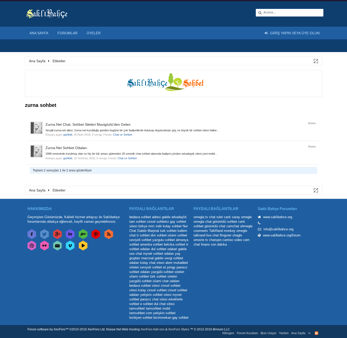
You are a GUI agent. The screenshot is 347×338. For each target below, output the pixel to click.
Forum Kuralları (247, 333)
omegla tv (201, 217)
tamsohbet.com (140, 313)
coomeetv (201, 231)
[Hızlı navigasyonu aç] (315, 60)
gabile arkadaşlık (174, 217)
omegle (246, 217)
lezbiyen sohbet (140, 317)
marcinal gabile (152, 258)
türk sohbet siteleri (163, 276)
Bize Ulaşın (268, 333)
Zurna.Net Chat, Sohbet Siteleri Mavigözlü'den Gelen (88, 124)
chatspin (215, 240)
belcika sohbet (174, 244)
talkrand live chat (206, 235)
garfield (67, 134)
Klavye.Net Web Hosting (123, 329)
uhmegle (246, 226)
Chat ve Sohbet (122, 134)
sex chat (135, 253)
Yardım (284, 333)
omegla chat (203, 221)
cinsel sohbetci (158, 221)
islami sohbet (177, 235)
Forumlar (67, 33)
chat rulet (216, 217)
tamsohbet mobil (158, 308)
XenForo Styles (178, 329)
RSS (316, 333)
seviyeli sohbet (140, 240)
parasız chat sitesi (153, 299)
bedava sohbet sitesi (144, 285)
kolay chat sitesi (152, 263)
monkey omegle (235, 231)
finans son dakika (214, 244)
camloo (228, 240)
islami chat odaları (166, 281)
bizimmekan (162, 317)
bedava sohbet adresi (145, 217)
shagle (237, 235)
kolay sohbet (172, 226)
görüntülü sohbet (225, 221)
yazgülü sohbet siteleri (167, 272)
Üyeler (94, 33)
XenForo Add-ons (152, 329)
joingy (171, 267)
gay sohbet (180, 317)
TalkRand (216, 231)
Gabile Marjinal (148, 231)
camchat (232, 226)
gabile (182, 249)
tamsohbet (137, 308)
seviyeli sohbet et (153, 267)
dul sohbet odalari (164, 249)
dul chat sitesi (164, 304)
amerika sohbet (151, 244)
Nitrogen (228, 333)
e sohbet (146, 304)
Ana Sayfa (38, 33)
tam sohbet (137, 221)
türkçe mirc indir (150, 226)
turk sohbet (168, 231)
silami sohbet (139, 276)
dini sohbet (159, 235)
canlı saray (232, 217)
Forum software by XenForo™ (66, 329)
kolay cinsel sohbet (152, 290)
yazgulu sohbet (163, 240)
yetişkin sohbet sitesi (155, 295)
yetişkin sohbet (164, 313)
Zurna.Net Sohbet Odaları (66, 148)
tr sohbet (143, 235)
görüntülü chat (214, 226)
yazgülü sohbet (140, 281)
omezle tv (201, 240)
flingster (225, 235)
